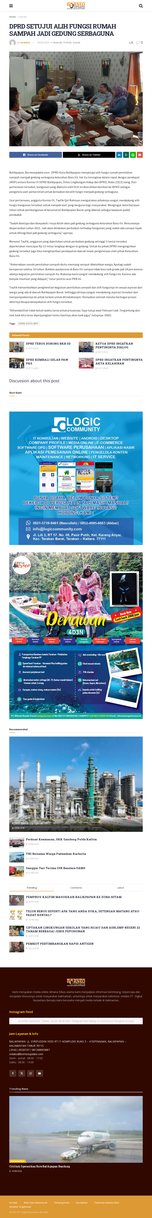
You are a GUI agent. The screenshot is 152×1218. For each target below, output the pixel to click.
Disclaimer (82, 1202)
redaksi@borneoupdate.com (26, 1054)
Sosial (76, 42)
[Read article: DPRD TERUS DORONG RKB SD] (16, 347)
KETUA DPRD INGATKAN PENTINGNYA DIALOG (114, 345)
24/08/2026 (19, 828)
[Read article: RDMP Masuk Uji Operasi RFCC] (76, 784)
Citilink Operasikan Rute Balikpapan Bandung (39, 1166)
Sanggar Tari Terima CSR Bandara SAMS (55, 868)
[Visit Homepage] (76, 5)
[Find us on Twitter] (21, 1073)
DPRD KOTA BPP (28, 323)
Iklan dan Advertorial (35, 1202)
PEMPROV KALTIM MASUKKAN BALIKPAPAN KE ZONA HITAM (74, 897)
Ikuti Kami (15, 392)
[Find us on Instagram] (30, 1073)
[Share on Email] (140, 155)
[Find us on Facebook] (12, 1073)
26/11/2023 (102, 352)
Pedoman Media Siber (106, 1202)
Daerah (23, 16)
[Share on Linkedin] (119, 155)
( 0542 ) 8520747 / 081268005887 (29, 1050)
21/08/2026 (33, 858)
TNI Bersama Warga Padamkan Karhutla (56, 854)
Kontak (13, 1202)
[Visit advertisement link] (76, 478)
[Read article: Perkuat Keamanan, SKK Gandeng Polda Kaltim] (16, 842)
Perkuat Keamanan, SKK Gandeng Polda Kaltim (61, 839)
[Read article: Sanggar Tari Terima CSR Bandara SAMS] (16, 871)
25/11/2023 (33, 368)
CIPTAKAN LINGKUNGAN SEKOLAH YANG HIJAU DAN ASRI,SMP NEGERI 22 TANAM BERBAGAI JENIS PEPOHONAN (83, 929)
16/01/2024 (33, 348)
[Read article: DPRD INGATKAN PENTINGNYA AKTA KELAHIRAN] (86, 363)
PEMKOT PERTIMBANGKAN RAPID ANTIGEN (60, 943)
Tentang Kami (61, 1202)
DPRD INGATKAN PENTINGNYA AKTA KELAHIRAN (119, 361)
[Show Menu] (11, 5)
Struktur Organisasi (20, 1206)
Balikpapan (17, 1161)
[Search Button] (141, 5)
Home (12, 16)
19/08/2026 (16, 1171)
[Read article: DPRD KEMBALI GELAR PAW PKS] (16, 363)
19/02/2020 (43, 42)
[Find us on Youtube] (39, 1073)
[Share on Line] (133, 155)
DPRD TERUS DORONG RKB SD (48, 343)
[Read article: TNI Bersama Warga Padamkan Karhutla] (16, 857)
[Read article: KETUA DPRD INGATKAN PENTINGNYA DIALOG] (86, 347)
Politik (67, 42)
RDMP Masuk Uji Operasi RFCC (31, 823)
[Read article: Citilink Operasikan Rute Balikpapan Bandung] (76, 1129)
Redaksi (25, 42)
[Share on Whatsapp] (126, 155)
